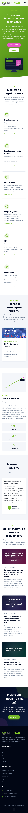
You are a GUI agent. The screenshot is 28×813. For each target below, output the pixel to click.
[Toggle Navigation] (24, 3)
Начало (4, 750)
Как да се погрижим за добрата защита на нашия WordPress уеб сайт (12, 619)
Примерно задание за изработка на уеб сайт (12, 663)
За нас (3, 755)
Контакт (4, 761)
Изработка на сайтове (8, 770)
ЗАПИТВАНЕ (14, 717)
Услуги (4, 753)
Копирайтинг (5, 776)
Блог (3, 758)
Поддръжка (5, 779)
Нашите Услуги (14, 44)
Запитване (14, 50)
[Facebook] (14, 809)
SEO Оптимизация (7, 773)
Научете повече (8, 133)
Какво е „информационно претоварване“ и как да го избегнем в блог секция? (13, 573)
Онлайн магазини (6, 782)
